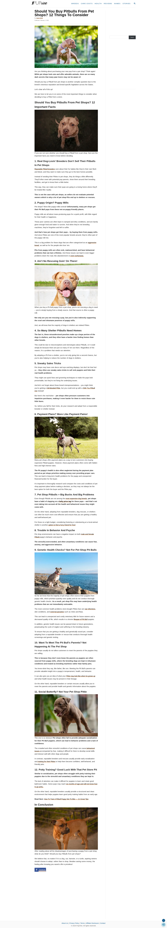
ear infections (90, 609)
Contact (102, 923)
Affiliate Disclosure (92, 923)
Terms (82, 923)
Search (132, 37)
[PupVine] (47, 3)
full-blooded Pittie (53, 388)
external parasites (57, 612)
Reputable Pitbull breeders (45, 169)
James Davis (39, 18)
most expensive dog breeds (76, 498)
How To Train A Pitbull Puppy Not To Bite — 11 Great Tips (66, 799)
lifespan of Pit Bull (80, 619)
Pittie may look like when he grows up (80, 676)
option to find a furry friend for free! (62, 525)
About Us (65, 923)
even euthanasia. (77, 256)
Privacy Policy (74, 923)
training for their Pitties (46, 761)
